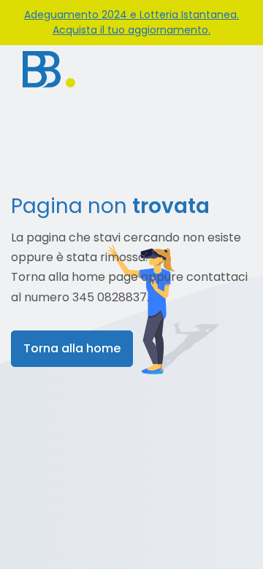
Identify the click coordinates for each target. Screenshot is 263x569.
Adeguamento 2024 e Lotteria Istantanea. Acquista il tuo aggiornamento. (131, 22)
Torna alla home (72, 348)
